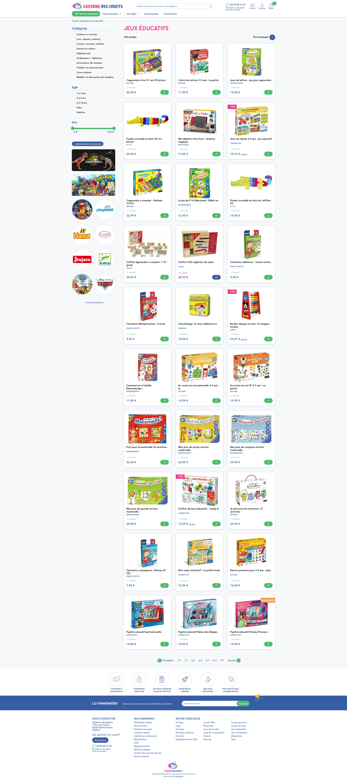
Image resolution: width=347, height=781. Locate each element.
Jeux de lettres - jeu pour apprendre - (251, 80)
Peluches (180, 736)
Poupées (180, 729)
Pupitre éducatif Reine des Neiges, (198, 632)
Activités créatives (185, 733)
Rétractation (140, 740)
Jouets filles (209, 723)
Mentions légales (142, 750)
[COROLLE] (105, 234)
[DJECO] (105, 259)
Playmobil (208, 726)
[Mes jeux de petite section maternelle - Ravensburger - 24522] (199, 428)
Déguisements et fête (186, 740)
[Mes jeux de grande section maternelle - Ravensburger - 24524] (147, 490)
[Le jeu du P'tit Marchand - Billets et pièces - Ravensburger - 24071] (199, 182)
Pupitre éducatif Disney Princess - (249, 632)
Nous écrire (100, 740)
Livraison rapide (142, 733)
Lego (178, 726)
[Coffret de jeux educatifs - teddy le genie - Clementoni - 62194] (199, 490)
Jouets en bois (238, 726)
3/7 (193, 660)
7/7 (222, 660)
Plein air (207, 740)
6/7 (215, 660)
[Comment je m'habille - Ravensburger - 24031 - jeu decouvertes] (147, 367)
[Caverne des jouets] (97, 6)
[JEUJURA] (82, 259)
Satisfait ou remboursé (145, 736)
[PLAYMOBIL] (105, 209)
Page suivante (234, 660)
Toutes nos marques (94, 302)
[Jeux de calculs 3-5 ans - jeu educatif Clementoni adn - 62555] (251, 120)
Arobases (179, 776)
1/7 (179, 660)
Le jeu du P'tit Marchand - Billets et (198, 200)
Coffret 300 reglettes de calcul (196, 262)
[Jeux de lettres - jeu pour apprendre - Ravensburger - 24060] (251, 61)
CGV (136, 743)
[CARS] (105, 284)
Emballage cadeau (143, 723)
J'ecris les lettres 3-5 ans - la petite (198, 80)
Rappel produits (142, 746)
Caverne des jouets (80, 21)
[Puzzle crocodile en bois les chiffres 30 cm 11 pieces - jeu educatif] (251, 182)
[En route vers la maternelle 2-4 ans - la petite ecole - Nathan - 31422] (199, 367)
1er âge (179, 723)
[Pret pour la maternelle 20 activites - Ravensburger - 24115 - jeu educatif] (147, 428)
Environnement (141, 756)
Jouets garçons (238, 723)
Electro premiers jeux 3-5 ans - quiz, (250, 570)
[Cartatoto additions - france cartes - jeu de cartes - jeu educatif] (251, 243)
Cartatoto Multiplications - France (145, 324)
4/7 (200, 660)
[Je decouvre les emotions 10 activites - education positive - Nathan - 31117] (251, 490)
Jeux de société (211, 729)
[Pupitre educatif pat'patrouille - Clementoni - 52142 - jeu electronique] (147, 613)
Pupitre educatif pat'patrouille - (144, 632)
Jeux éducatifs (238, 729)
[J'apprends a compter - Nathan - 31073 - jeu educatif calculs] (147, 182)
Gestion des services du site (147, 753)
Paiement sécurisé (143, 729)
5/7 (207, 660)
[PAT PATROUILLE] (82, 284)
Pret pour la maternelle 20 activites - (147, 447)
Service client (140, 726)
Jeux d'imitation (239, 733)
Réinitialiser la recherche (88, 144)
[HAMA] (82, 234)
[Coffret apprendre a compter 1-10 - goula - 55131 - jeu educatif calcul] (147, 243)
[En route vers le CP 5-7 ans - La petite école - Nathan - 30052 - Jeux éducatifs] (251, 367)
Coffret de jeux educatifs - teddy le (198, 509)
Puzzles (207, 736)
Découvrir (94, 160)
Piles (233, 740)
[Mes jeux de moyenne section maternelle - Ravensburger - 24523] (251, 428)
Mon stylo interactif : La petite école (199, 570)
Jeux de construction (213, 733)
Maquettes (236, 736)
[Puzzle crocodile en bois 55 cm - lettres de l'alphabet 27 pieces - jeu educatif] (147, 120)
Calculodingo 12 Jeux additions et (197, 324)
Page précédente (165, 660)
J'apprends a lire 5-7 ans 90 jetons (146, 80)
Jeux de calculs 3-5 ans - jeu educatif (251, 139)
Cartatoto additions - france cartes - (251, 262)
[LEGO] (82, 209)
